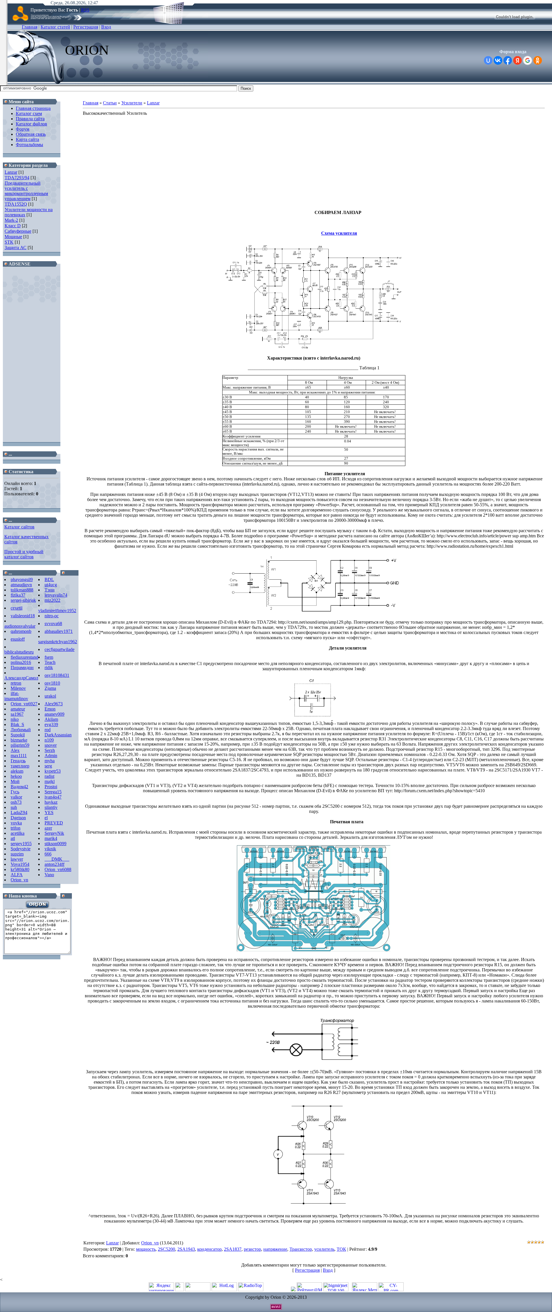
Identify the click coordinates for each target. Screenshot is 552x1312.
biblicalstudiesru (19, 652)
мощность (146, 1249)
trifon (15, 828)
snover (51, 745)
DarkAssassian (58, 734)
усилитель (324, 1249)
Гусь (15, 791)
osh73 (16, 802)
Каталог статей (55, 26)
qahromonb (21, 631)
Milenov (18, 688)
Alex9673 (54, 703)
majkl (50, 781)
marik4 (51, 838)
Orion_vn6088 (58, 869)
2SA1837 (232, 1249)
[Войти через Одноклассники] (537, 60)
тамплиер (20, 765)
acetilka (17, 833)
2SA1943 (186, 1249)
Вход (106, 26)
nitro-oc (52, 615)
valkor (16, 797)
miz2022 (52, 600)
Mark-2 (11, 220)
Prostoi (51, 786)
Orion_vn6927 (24, 703)
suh (14, 807)
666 (48, 853)
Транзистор (301, 1249)
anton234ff (54, 864)
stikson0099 (55, 843)
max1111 (19, 755)
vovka (16, 822)
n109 (49, 740)
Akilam (51, 719)
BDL (49, 579)
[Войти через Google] (527, 60)
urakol (50, 696)
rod (48, 729)
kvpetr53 (53, 771)
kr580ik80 (20, 869)
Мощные (13, 236)
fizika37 (18, 595)
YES (49, 812)
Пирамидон (22, 667)
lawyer (17, 859)
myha (50, 760)
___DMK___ (57, 859)
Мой (15, 781)
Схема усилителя (339, 233)
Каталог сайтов (19, 526)
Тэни (50, 589)
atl (13, 838)
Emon (50, 708)
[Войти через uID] (488, 60)
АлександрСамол (21, 677)
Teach (50, 662)
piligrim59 (20, 745)
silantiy (51, 807)
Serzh (50, 750)
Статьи (110, 102)
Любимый (21, 729)
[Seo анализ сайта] (391, 1289)
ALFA (17, 874)
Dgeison (18, 817)
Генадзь (18, 760)
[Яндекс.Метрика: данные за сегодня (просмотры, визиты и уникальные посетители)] (364, 1286)
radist (49, 776)
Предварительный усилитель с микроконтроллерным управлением (26, 191)
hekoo (16, 776)
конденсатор (209, 1249)
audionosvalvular (19, 626)
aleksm (17, 771)
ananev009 (54, 714)
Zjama (50, 688)
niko (15, 719)
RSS (85, 9)
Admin (51, 755)
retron (16, 683)
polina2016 (21, 662)
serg (48, 765)
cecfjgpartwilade (59, 649)
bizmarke (19, 740)
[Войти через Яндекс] (517, 60)
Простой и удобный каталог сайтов (23, 554)
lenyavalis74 (56, 595)
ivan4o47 (53, 797)
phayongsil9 (22, 579)
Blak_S (17, 724)
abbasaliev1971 (59, 631)
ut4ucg (51, 584)
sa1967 (17, 714)
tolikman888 (22, 589)
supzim (17, 853)
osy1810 (52, 683)
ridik (49, 667)
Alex (15, 750)
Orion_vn (19, 879)
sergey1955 (21, 843)
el (46, 817)
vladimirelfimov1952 (57, 610)
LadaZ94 (19, 812)
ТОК (341, 1249)
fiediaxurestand (24, 657)
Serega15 (53, 791)
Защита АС (15, 247)
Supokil (18, 734)
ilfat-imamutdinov (16, 696)
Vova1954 (20, 864)
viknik (50, 848)
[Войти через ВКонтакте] (498, 60)
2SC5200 (166, 1249)
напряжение (275, 1249)
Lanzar (11, 172)
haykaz (51, 802)
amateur (18, 708)
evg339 (51, 724)
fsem (49, 657)
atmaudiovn (21, 584)
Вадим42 (19, 786)
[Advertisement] (32, 354)
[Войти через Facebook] (507, 60)
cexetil (16, 608)
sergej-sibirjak (23, 600)
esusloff (18, 639)
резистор (252, 1249)
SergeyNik (54, 833)
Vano (49, 874)
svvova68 (53, 623)
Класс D (13, 225)
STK (9, 242)
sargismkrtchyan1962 (57, 641)
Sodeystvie (20, 848)
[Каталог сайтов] (179, 1289)
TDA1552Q (16, 204)
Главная (29, 26)
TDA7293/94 (17, 177)
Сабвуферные (18, 231)
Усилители (131, 102)
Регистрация (85, 26)
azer (48, 828)
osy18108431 (57, 675)
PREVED (54, 822)
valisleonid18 (23, 615)
